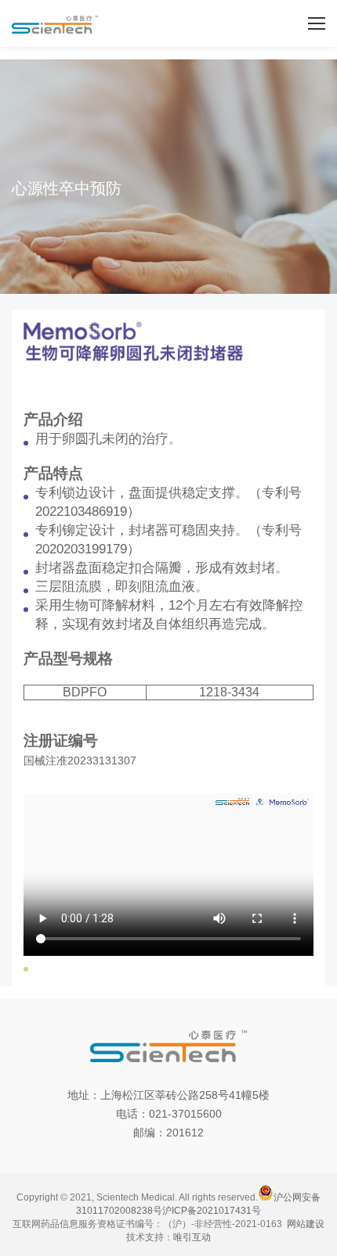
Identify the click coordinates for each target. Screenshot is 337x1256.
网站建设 (305, 1223)
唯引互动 (192, 1237)
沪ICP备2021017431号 (211, 1210)
